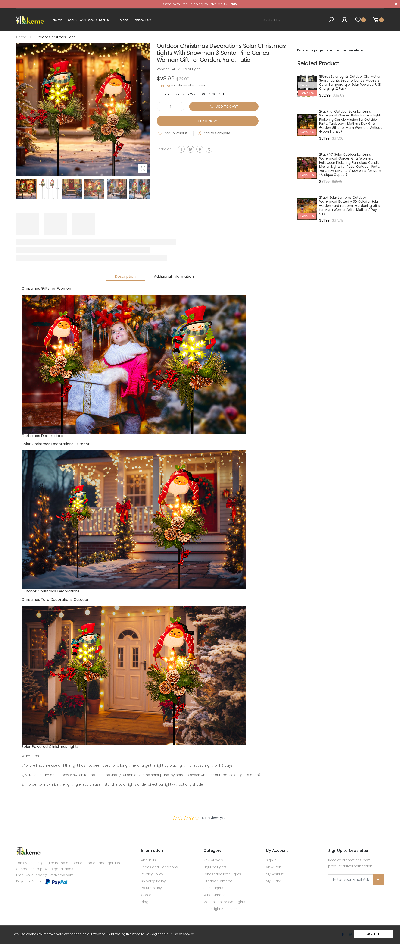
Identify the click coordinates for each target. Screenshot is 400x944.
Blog (144, 902)
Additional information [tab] (174, 276)
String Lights (213, 888)
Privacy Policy (152, 874)
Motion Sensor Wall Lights (224, 902)
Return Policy (151, 888)
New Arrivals (213, 860)
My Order (273, 881)
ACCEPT (373, 933)
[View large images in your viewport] (142, 168)
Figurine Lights (215, 867)
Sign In (271, 860)
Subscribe (378, 879)
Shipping (163, 85)
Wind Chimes (214, 895)
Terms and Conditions (159, 867)
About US (148, 860)
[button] (144, 109)
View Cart (273, 867)
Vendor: (163, 69)
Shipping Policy (153, 881)
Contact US (150, 895)
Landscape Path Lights (222, 874)
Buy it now (207, 121)
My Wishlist (275, 874)
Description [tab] (125, 276)
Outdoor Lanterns (218, 881)
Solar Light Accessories (222, 908)
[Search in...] (332, 19)
